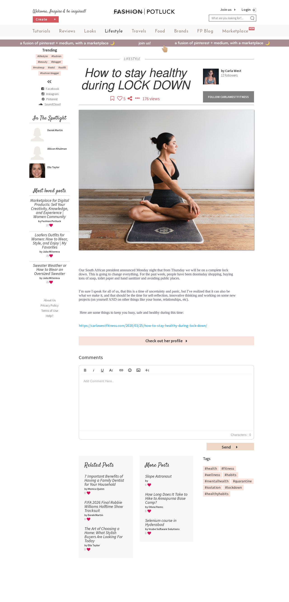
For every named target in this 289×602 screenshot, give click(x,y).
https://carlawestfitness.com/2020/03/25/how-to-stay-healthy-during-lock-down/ (143, 325)
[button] (85, 369)
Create (46, 19)
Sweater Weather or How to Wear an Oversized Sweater (49, 269)
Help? (49, 316)
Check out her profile (164, 340)
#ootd (51, 67)
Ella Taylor (53, 167)
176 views (151, 98)
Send (227, 447)
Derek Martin (55, 130)
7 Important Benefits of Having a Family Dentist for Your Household (104, 480)
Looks (90, 31)
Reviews (67, 31)
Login (246, 9)
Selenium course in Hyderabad (160, 522)
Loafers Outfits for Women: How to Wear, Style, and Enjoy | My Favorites (49, 241)
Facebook (52, 89)
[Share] (130, 98)
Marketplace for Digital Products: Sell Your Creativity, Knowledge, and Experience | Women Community (49, 208)
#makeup (38, 67)
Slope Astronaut (158, 476)
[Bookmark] (112, 98)
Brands (181, 31)
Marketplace (235, 31)
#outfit (62, 67)
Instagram (52, 94)
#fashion (56, 56)
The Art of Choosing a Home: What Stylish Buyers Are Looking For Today (103, 534)
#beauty (42, 61)
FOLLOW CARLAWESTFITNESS (228, 97)
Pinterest (52, 99)
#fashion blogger (49, 73)
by (223, 71)
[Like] (120, 98)
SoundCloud (52, 104)
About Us (50, 300)
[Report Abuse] (137, 98)
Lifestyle (114, 31)
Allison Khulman (57, 148)
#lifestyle (42, 56)
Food (160, 31)
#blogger (56, 61)
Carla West (233, 71)
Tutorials (41, 31)
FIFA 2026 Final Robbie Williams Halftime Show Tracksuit (103, 506)
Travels (139, 31)
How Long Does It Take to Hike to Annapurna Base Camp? (166, 498)
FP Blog (205, 31)
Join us (225, 9)
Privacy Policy (49, 305)
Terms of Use (49, 311)
